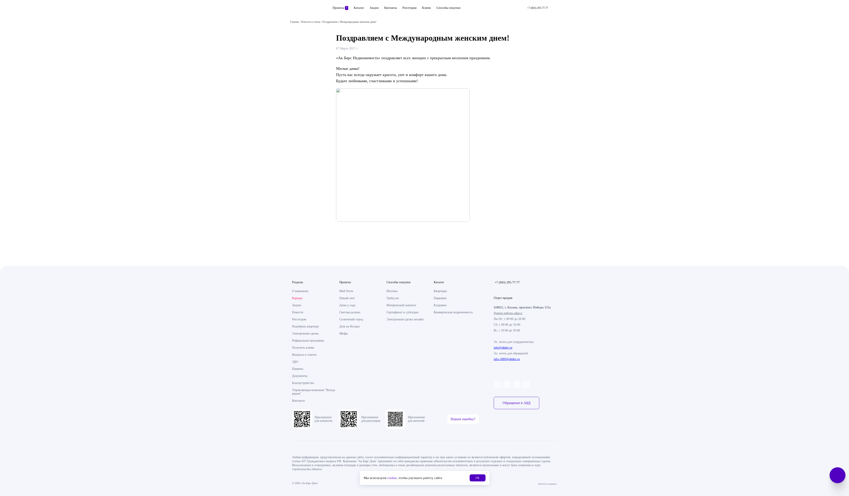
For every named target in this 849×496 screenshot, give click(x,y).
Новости (297, 312)
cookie (392, 478)
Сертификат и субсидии (402, 312)
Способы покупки (448, 8)
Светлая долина (349, 312)
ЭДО (295, 361)
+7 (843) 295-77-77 (507, 282)
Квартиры (440, 291)
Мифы (343, 333)
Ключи (426, 8)
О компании (300, 291)
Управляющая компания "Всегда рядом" (313, 391)
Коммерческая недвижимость (453, 312)
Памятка (297, 369)
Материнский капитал (401, 305)
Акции (374, 8)
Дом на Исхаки (349, 326)
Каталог (359, 8)
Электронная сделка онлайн (405, 319)
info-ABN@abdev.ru (507, 359)
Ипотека (392, 291)
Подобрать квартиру (305, 326)
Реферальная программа (308, 340)
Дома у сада (347, 305)
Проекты (340, 8)
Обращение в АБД (516, 403)
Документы (299, 376)
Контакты (390, 8)
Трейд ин (392, 298)
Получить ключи (303, 347)
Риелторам (409, 8)
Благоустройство (303, 383)
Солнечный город (351, 319)
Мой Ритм (346, 291)
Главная (294, 21)
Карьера (297, 298)
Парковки (440, 298)
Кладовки (440, 305)
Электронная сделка (305, 333)
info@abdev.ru (503, 347)
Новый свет (347, 298)
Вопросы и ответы (304, 354)
